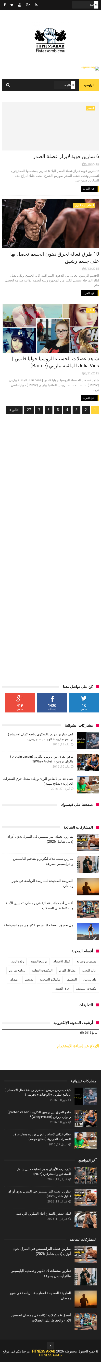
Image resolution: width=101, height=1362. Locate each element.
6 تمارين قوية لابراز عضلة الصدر (66, 156)
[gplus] (28, 5)
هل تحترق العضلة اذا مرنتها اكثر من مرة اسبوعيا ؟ (38, 925)
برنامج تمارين (17, 970)
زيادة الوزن (17, 961)
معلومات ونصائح (86, 961)
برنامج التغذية (39, 961)
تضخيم (29, 979)
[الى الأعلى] (50, 1345)
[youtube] (19, 5)
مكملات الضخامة (50, 979)
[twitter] (12, 5)
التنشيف (71, 979)
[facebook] (4, 5)
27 (29, 410)
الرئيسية (89, 85)
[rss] (36, 5)
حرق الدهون (62, 988)
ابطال (91, 310)
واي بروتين (89, 979)
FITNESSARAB (50, 1355)
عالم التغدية (89, 970)
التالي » (14, 410)
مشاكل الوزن (67, 970)
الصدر (90, 108)
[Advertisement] (50, 471)
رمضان (14, 979)
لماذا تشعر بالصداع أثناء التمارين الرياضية (43, 1213)
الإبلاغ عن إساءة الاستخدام (78, 1046)
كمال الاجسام (61, 961)
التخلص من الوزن (84, 205)
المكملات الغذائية (42, 970)
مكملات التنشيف (86, 988)
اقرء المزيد (89, 188)
